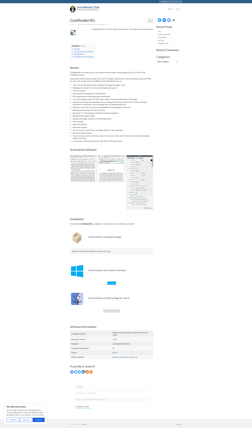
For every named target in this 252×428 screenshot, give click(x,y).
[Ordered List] (87, 399)
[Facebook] (72, 372)
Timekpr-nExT (163, 43)
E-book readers (92, 24)
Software (103, 24)
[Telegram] (79, 372)
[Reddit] (87, 372)
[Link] (98, 399)
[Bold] (76, 399)
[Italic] (79, 399)
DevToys (161, 40)
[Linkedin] (83, 372)
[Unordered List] (90, 399)
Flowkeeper (162, 37)
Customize (12, 420)
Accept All (38, 420)
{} (101, 399)
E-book (86, 24)
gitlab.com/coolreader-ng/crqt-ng (125, 357)
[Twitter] (75, 372)
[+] (104, 399)
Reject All (26, 420)
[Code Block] (96, 399)
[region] (25, 413)
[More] (91, 372)
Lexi (159, 31)
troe (74, 24)
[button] (83, 168)
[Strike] (85, 399)
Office (98, 24)
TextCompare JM (164, 34)
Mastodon (84, 424)
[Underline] (82, 399)
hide (82, 46)
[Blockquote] (93, 399)
